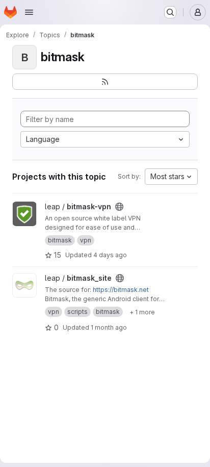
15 (57, 255)
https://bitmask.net (121, 289)
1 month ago (109, 327)
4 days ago (110, 255)
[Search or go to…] (170, 12)
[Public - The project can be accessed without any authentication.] (119, 207)
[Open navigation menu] (29, 12)
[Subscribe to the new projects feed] (105, 81)
